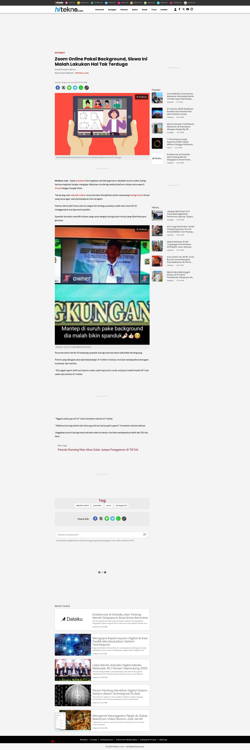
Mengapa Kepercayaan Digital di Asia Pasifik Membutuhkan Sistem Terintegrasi (120, 641)
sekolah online (78, 195)
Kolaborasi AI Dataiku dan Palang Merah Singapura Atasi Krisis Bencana (120, 616)
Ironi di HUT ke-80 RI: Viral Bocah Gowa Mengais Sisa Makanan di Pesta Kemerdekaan (180, 259)
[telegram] (75, 88)
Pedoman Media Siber (126, 739)
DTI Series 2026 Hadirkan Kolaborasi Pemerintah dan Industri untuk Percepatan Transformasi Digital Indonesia (180, 111)
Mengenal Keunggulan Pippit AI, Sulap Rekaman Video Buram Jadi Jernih (119, 717)
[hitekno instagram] (191, 10)
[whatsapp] (81, 88)
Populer (156, 90)
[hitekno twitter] (183, 10)
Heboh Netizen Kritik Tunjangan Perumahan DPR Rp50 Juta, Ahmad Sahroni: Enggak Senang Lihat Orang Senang (180, 244)
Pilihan (155, 207)
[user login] (175, 10)
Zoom (58, 188)
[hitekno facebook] (179, 10)
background (136, 195)
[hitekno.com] (69, 11)
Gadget (112, 9)
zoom (108, 505)
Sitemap (163, 739)
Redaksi (84, 739)
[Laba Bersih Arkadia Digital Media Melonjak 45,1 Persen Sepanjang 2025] (73, 679)
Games (124, 9)
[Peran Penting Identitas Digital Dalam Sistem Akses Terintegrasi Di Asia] (73, 705)
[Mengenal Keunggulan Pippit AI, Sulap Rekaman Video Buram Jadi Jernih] (73, 730)
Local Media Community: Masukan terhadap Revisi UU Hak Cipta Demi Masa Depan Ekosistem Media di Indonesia (180, 96)
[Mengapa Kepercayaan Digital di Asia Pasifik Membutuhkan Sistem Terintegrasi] (73, 654)
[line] (69, 88)
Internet (99, 9)
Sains (135, 9)
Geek (144, 9)
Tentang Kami (106, 739)
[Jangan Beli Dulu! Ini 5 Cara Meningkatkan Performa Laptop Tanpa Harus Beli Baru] (157, 219)
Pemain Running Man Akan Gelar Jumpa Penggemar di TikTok (98, 449)
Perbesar (143, 97)
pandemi (80, 180)
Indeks (164, 9)
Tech (154, 9)
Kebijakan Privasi (148, 739)
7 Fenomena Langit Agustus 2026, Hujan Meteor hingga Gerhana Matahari (180, 142)
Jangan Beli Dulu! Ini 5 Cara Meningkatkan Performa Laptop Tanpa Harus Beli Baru (180, 214)
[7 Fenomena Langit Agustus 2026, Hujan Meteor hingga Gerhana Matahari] (157, 147)
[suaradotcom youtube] (187, 10)
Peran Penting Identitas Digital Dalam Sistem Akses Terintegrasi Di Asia (119, 692)
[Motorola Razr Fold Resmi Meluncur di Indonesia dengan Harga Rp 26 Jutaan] (157, 132)
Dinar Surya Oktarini (64, 73)
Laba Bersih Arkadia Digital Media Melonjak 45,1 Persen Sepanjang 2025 (119, 667)
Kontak (94, 739)
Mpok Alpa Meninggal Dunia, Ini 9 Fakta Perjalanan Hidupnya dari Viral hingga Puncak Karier (180, 275)
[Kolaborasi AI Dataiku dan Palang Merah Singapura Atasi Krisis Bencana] (73, 629)
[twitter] (63, 88)
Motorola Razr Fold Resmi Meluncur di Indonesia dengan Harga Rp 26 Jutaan (180, 127)
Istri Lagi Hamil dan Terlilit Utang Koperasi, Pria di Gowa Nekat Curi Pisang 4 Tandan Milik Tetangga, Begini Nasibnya (180, 229)
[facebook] (58, 88)
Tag (102, 500)
